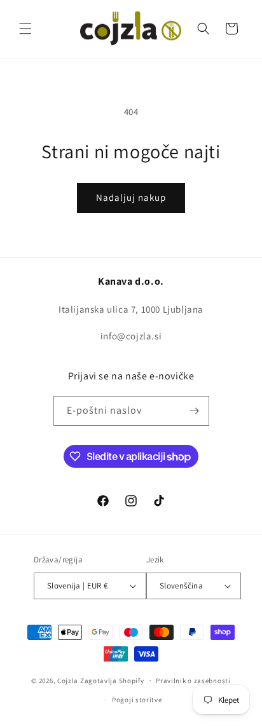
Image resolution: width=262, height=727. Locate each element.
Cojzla (67, 680)
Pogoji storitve (137, 699)
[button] (25, 29)
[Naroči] (195, 411)
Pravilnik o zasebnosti (193, 680)
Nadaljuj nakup (131, 197)
